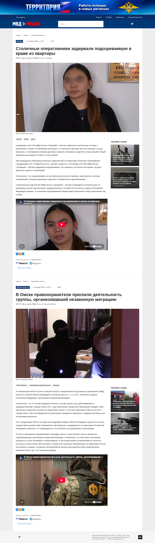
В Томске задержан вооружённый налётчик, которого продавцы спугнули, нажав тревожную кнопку (124, 426)
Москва (19, 139)
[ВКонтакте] (17, 254)
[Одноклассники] (20, 254)
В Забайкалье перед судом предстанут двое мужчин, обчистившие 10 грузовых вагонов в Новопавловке (123, 158)
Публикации (120, 17)
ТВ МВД (108, 17)
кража (33, 139)
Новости (98, 17)
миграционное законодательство (40, 385)
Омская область (22, 385)
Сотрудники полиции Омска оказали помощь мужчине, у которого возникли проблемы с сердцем (124, 404)
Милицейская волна (135, 17)
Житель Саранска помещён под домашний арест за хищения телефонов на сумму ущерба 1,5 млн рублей (124, 180)
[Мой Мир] (23, 254)
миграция (56, 385)
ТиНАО (26, 139)
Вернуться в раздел (24, 268)
